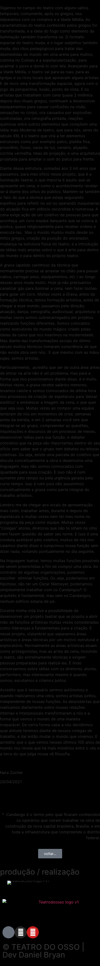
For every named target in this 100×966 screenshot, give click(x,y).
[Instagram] (21, 932)
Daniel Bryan (42, 954)
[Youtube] (33, 932)
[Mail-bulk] (8, 932)
